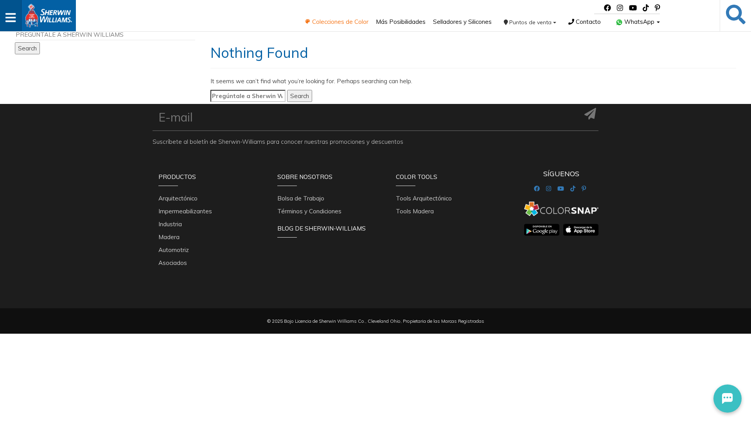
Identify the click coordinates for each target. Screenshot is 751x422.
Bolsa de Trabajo (300, 198)
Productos (177, 177)
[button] (727, 398)
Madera (169, 237)
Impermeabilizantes (185, 211)
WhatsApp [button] (639, 21)
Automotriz (173, 250)
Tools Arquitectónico (424, 198)
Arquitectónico (178, 198)
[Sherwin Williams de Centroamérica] (48, 13)
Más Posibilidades (401, 21)
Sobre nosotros (304, 177)
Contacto (587, 21)
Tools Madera (415, 211)
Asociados (172, 262)
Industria (170, 224)
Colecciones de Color (339, 21)
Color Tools (416, 177)
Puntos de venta (530, 22)
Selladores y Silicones (462, 21)
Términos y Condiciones (309, 211)
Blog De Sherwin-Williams (321, 228)
